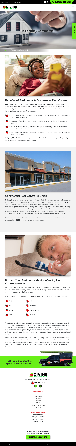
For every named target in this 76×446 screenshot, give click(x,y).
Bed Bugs (38, 398)
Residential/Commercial (38, 405)
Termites (38, 400)
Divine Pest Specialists (38, 444)
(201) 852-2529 (14, 138)
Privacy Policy (6, 444)
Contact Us (38, 407)
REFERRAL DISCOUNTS (38, 437)
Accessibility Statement (17, 444)
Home (6, 50)
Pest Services (38, 396)
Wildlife (38, 403)
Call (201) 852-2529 (63, 2)
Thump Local (70, 444)
